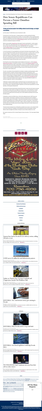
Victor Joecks (8, 391)
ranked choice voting (6, 390)
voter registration (13, 391)
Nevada (10, 386)
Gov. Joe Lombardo (9, 382)
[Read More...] (22, 242)
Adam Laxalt (5, 379)
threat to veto (23, 44)
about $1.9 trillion (31, 63)
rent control (11, 390)
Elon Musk (30, 380)
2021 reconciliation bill (31, 76)
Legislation (21, 208)
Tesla (6, 391)
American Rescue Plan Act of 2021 (13, 117)
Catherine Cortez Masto (9, 380)
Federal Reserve (34, 380)
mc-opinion (6, 386)
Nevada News (21, 210)
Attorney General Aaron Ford (12, 379)
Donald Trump (14, 43)
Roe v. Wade (15, 390)
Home (4, 14)
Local (22, 384)
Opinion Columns (10, 388)
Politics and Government (21, 206)
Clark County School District (17, 380)
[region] (21, 166)
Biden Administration (21, 379)
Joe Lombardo (14, 384)
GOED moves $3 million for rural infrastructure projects (19, 258)
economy (23, 380)
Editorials (27, 380)
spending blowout (20, 39)
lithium (20, 384)
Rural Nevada (21, 215)
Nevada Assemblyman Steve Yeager (18, 386)
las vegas (17, 384)
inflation (4, 384)
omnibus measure (9, 47)
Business (21, 217)
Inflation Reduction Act (9, 384)
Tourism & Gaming (21, 213)
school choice (19, 390)
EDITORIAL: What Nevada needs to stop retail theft (18, 326)
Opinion (9, 116)
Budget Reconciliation (24, 117)
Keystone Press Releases (21, 203)
